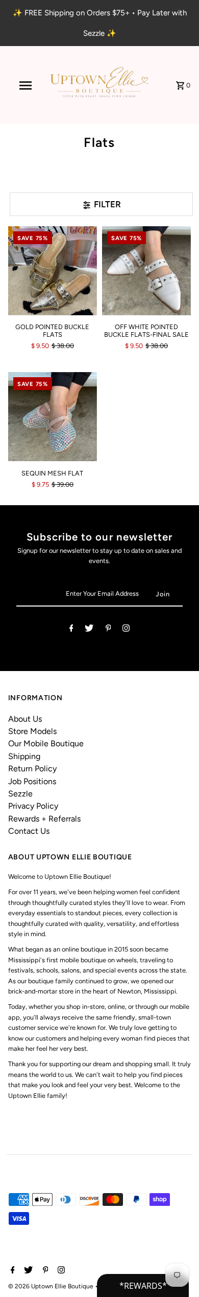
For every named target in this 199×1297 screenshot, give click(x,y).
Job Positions (32, 781)
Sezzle (20, 793)
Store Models (32, 731)
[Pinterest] (108, 629)
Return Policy (32, 768)
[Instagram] (126, 629)
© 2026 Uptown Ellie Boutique (51, 1286)
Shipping (24, 756)
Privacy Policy (33, 806)
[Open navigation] (25, 85)
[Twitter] (89, 629)
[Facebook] (71, 629)
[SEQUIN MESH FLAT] (52, 416)
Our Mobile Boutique (46, 743)
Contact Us (28, 831)
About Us (25, 719)
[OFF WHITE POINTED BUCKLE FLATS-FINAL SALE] (146, 270)
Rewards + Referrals (44, 819)
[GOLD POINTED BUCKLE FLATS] (52, 270)
